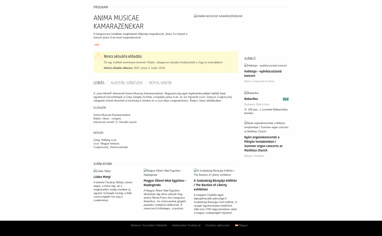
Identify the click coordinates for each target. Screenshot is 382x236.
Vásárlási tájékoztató (217, 225)
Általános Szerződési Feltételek (149, 225)
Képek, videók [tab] (160, 83)
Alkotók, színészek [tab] (127, 83)
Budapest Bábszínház (257, 104)
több (96, 44)
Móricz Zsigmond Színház (259, 81)
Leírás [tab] (99, 83)
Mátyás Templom (254, 155)
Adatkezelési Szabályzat (186, 225)
